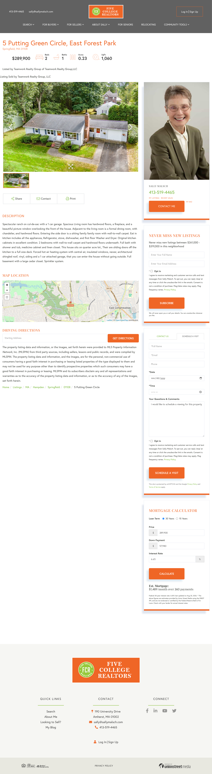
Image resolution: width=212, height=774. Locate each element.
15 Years (183, 518)
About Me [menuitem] (50, 717)
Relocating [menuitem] (148, 24)
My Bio (189, 202)
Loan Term (154, 518)
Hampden (38, 387)
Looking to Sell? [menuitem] (51, 722)
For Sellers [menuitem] (74, 24)
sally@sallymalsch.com (41, 11)
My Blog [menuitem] (51, 727)
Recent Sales (167, 198)
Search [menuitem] (27, 24)
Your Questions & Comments (164, 398)
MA (27, 387)
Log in (184, 11)
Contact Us (162, 336)
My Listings (154, 198)
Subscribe (167, 303)
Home (5, 387)
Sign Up (194, 11)
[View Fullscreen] (6, 297)
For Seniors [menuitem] (125, 24)
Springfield (54, 387)
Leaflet (109, 320)
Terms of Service (155, 487)
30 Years (170, 518)
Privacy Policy (170, 290)
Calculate (166, 573)
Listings (17, 387)
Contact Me (166, 206)
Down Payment (157, 540)
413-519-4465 (16, 11)
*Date (152, 372)
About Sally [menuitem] (99, 24)
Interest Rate (156, 553)
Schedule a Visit (190, 336)
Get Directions (123, 338)
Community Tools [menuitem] (175, 24)
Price (151, 526)
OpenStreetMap (121, 320)
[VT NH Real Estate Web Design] (174, 765)
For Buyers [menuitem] (49, 24)
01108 (67, 387)
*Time (152, 385)
